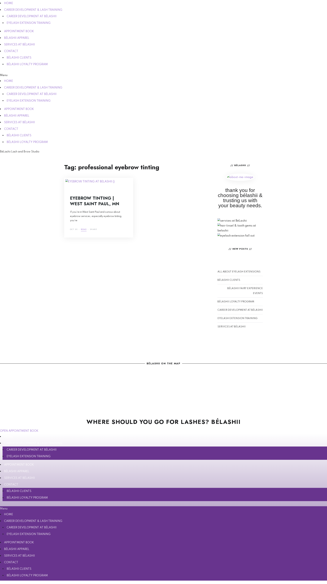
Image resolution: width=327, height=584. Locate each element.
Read (84, 229)
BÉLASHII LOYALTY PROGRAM (27, 64)
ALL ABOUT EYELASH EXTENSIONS (238, 272)
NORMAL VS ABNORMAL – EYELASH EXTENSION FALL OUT (240, 233)
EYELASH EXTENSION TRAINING (29, 23)
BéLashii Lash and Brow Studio (19, 151)
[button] (163, 75)
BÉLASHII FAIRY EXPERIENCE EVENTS (245, 291)
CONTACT (11, 51)
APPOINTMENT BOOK (19, 31)
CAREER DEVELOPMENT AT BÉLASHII (32, 16)
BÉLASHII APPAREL (16, 38)
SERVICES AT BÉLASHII (19, 44)
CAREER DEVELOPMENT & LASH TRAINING (33, 10)
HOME (8, 3)
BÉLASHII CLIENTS (19, 57)
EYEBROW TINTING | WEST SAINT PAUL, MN (94, 201)
